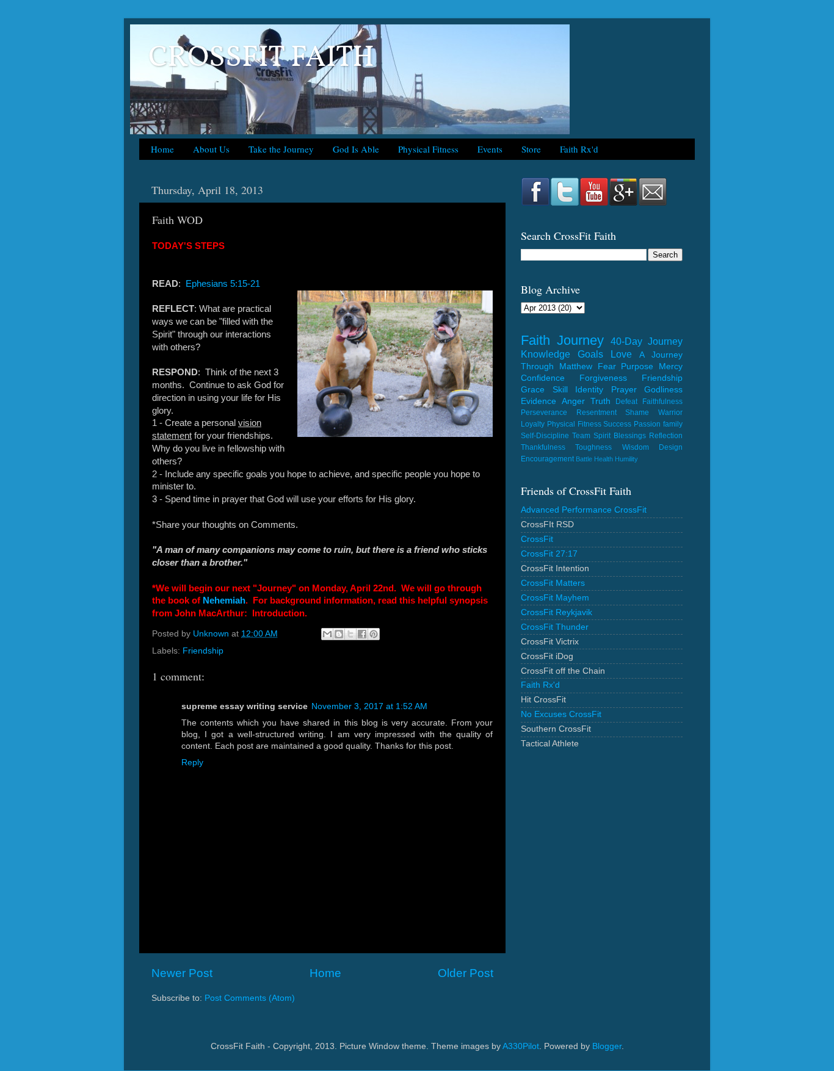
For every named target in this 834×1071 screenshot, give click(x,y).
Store (531, 149)
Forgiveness (603, 378)
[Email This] (327, 634)
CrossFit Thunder (555, 627)
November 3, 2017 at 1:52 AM (369, 706)
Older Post (465, 973)
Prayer (624, 389)
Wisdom (635, 447)
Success (617, 424)
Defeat (626, 401)
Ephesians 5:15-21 (223, 284)
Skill (560, 389)
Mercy (671, 366)
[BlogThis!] (339, 634)
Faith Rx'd (579, 149)
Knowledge (545, 353)
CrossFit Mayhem (555, 597)
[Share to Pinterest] (374, 634)
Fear (607, 366)
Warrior (670, 412)
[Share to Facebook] (362, 634)
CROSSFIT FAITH (261, 58)
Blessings (630, 435)
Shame (637, 412)
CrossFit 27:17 (549, 553)
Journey (580, 340)
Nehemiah (224, 600)
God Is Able (356, 149)
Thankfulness (543, 447)
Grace (533, 389)
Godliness (663, 389)
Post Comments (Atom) (250, 998)
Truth (600, 401)
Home (162, 149)
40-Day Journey (647, 341)
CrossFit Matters (553, 583)
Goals (590, 353)
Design (671, 447)
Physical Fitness (428, 149)
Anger (573, 401)
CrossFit (537, 539)
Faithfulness (662, 401)
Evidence (538, 401)
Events (489, 149)
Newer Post (181, 973)
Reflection (666, 435)
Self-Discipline (545, 435)
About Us (211, 149)
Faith (535, 340)
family (673, 424)
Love (621, 353)
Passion (647, 424)
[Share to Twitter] (350, 634)
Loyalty (533, 424)
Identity (589, 389)
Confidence (543, 378)
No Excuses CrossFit (561, 714)
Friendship (203, 650)
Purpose (637, 366)
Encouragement (547, 459)
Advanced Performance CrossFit (584, 509)
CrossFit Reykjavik (556, 612)
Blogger (607, 1046)
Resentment (596, 412)
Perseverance (544, 412)
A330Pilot (520, 1046)
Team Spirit (591, 435)
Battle (584, 459)
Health (603, 459)
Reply (192, 762)
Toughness (593, 447)
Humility (626, 459)
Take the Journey (281, 149)
